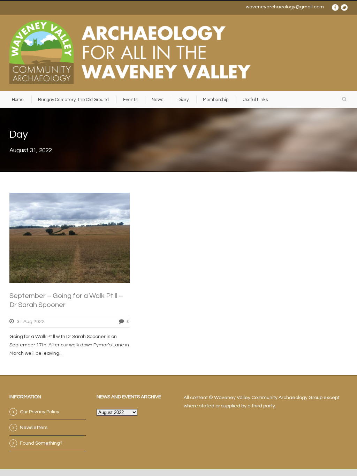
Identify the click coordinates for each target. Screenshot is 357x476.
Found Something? (41, 443)
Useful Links (255, 99)
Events (130, 99)
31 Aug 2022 (31, 321)
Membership (215, 99)
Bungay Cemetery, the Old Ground (73, 99)
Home (18, 99)
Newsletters (33, 427)
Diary (183, 99)
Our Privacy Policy (39, 411)
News (157, 99)
